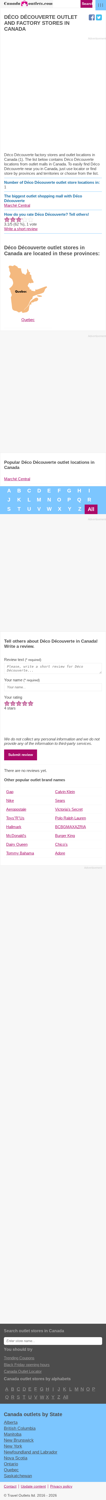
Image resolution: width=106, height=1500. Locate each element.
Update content (33, 1486)
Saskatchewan (18, 1475)
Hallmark (13, 827)
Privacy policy (61, 1486)
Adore (60, 853)
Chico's (61, 844)
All (91, 509)
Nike (10, 800)
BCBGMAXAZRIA (70, 827)
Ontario (11, 1464)
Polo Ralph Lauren (70, 818)
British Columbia (20, 1428)
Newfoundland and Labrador (30, 1452)
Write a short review (21, 229)
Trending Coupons (19, 1358)
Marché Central (17, 205)
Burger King (65, 835)
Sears (60, 800)
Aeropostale (16, 809)
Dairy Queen (17, 844)
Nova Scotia (15, 1458)
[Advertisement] (53, 94)
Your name (22, 680)
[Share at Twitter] (99, 17)
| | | (100, 5)
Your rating (13, 697)
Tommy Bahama (20, 853)
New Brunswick (19, 1440)
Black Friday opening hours (27, 1364)
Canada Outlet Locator (23, 1371)
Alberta (10, 1422)
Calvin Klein (65, 791)
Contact (10, 1486)
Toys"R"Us (15, 818)
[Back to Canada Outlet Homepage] (28, 5)
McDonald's (16, 835)
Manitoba (12, 1434)
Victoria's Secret (69, 809)
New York (13, 1446)
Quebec (11, 1469)
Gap (9, 791)
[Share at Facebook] (92, 17)
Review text (22, 659)
